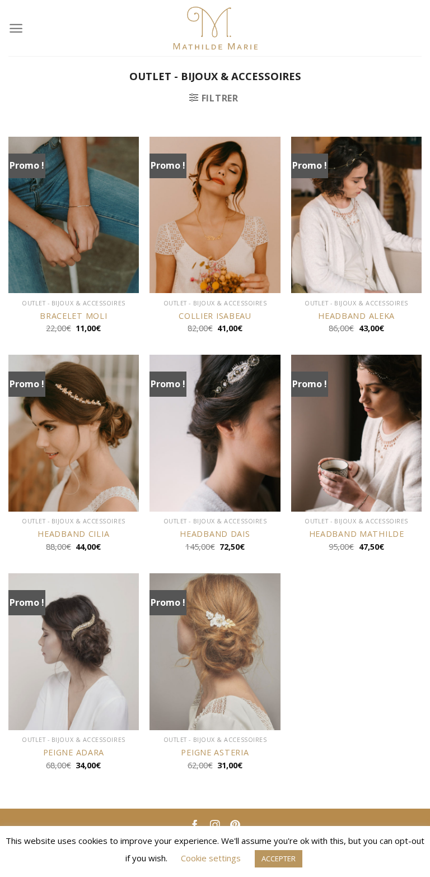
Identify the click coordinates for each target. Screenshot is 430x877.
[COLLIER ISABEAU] (214, 215)
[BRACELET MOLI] (73, 215)
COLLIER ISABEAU (215, 316)
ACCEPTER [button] (278, 858)
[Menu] (16, 28)
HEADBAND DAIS (215, 534)
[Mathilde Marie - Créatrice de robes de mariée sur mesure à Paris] (215, 28)
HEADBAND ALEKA (356, 316)
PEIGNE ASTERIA (215, 753)
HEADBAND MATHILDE (356, 534)
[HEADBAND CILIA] (73, 433)
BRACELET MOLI (73, 316)
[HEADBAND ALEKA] (356, 215)
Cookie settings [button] (211, 858)
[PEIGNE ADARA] (73, 651)
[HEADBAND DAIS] (214, 433)
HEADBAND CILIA (73, 534)
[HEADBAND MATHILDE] (356, 433)
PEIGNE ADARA (74, 753)
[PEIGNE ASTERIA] (214, 651)
